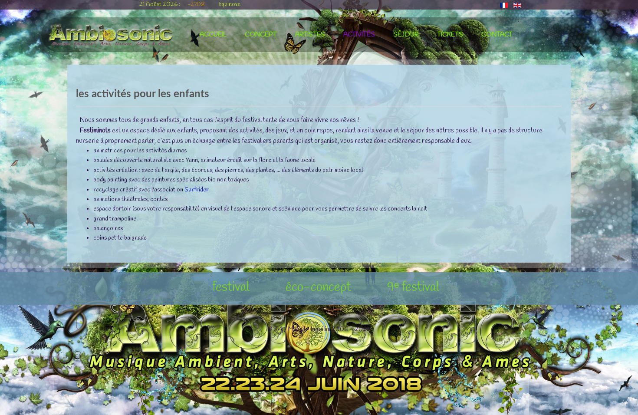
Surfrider (196, 190)
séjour (406, 34)
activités (359, 34)
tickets (450, 34)
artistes (310, 34)
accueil (213, 34)
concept (261, 34)
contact (497, 34)
